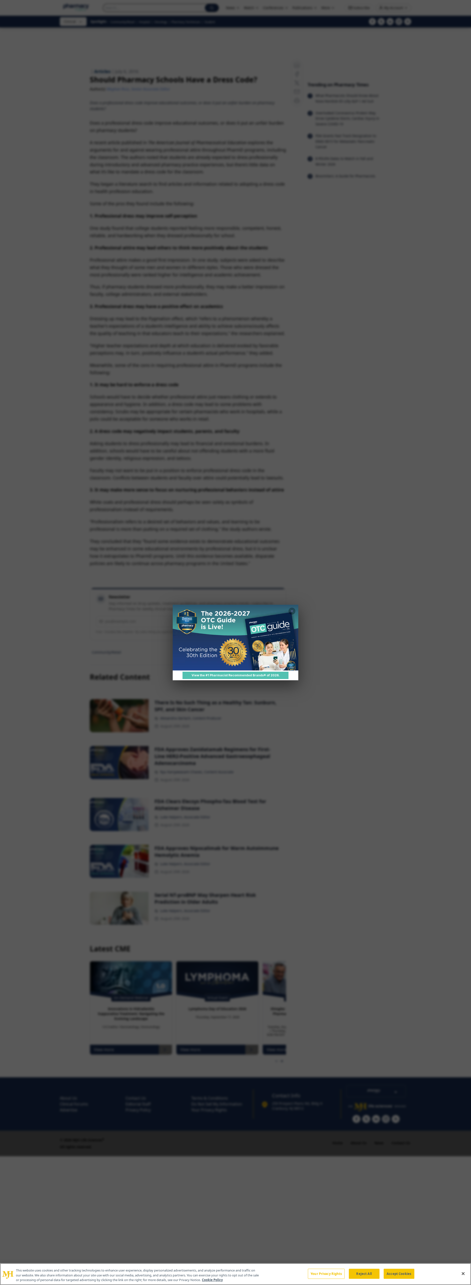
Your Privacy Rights (326, 1273)
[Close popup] (291, 611)
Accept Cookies (399, 1273)
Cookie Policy (212, 1280)
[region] (235, 1274)
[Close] (463, 1273)
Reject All (364, 1273)
